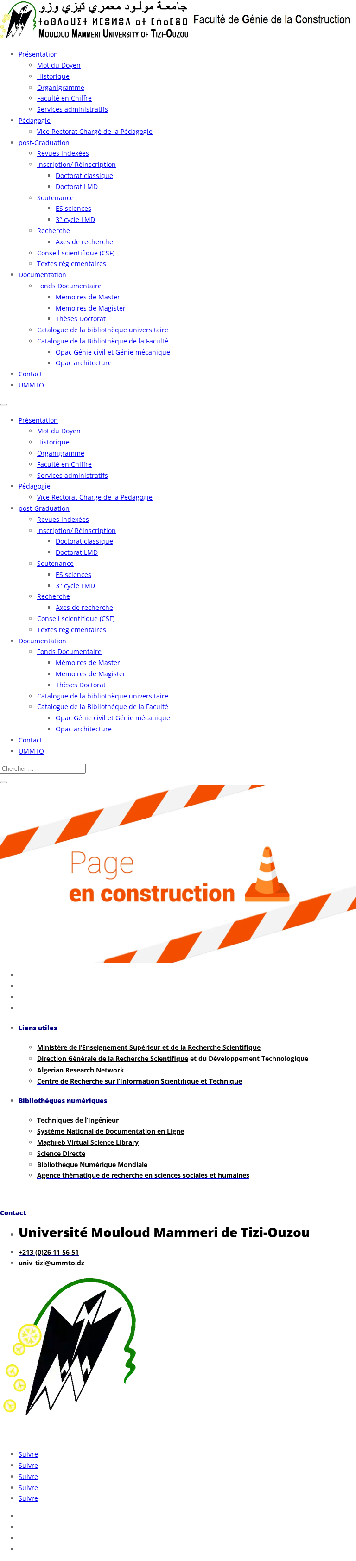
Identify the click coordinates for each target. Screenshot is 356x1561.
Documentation (42, 274)
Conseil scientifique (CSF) (75, 252)
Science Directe (61, 1153)
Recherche (53, 230)
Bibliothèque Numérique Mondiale (92, 1164)
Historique (53, 76)
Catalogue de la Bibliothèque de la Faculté (102, 340)
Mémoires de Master (88, 296)
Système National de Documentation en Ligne (110, 1131)
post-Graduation (44, 142)
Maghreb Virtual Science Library (88, 1142)
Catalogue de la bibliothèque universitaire (102, 329)
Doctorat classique (84, 175)
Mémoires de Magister (91, 308)
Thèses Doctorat (81, 318)
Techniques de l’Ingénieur (78, 1120)
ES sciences (73, 208)
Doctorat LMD (77, 186)
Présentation (38, 54)
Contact (30, 373)
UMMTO (31, 385)
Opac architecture (84, 362)
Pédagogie (35, 120)
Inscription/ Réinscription (76, 164)
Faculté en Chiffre (64, 98)
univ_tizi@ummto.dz (51, 1262)
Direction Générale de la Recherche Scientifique (112, 1058)
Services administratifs (72, 109)
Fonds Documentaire (69, 285)
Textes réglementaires (71, 263)
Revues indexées (63, 153)
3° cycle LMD (75, 219)
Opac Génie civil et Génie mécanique (113, 352)
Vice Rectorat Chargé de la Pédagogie (95, 131)
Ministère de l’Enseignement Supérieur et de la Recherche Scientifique (149, 1047)
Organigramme (60, 87)
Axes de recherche (84, 241)
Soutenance (55, 197)
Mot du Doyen (59, 65)
